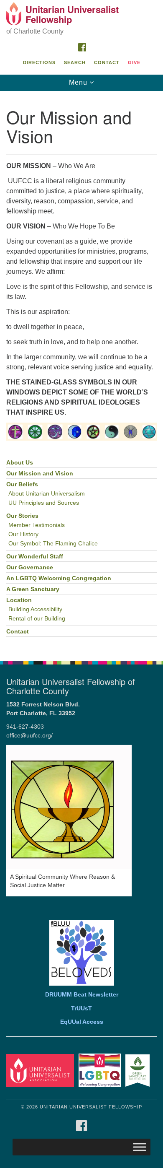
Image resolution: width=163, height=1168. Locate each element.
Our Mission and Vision (39, 473)
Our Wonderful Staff (34, 556)
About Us (19, 462)
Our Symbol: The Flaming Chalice (53, 543)
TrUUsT (81, 1008)
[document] (81, 371)
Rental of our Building (36, 618)
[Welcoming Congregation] (101, 1070)
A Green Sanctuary (32, 589)
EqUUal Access (81, 1022)
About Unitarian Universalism (46, 494)
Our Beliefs (22, 484)
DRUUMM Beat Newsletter (81, 995)
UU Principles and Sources (43, 503)
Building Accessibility (35, 609)
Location (19, 600)
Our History (23, 534)
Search (75, 62)
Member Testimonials (36, 525)
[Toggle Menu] (139, 1147)
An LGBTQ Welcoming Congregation (58, 578)
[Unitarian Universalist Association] (41, 1070)
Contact (107, 62)
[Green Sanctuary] (139, 1070)
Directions (39, 62)
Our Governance (29, 567)
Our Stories (22, 516)
